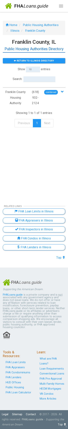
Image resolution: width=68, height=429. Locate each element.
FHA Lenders (13, 377)
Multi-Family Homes (52, 383)
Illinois (14, 30)
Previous (24, 123)
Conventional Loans (52, 373)
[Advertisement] (34, 163)
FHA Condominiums (18, 372)
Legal (5, 414)
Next (47, 123)
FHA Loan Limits (16, 362)
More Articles (48, 398)
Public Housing (15, 387)
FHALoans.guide (13, 294)
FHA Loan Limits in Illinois (35, 211)
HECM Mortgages (50, 388)
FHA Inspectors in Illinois (35, 229)
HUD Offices (13, 382)
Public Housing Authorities (41, 25)
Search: (17, 79)
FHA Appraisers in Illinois (35, 220)
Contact (31, 414)
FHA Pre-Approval (51, 378)
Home (12, 25)
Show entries (34, 69)
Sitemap (17, 414)
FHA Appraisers (15, 367)
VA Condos (46, 393)
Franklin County (35, 30)
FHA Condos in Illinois (35, 238)
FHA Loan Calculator (18, 392)
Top (59, 257)
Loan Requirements (52, 368)
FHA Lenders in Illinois (35, 247)
